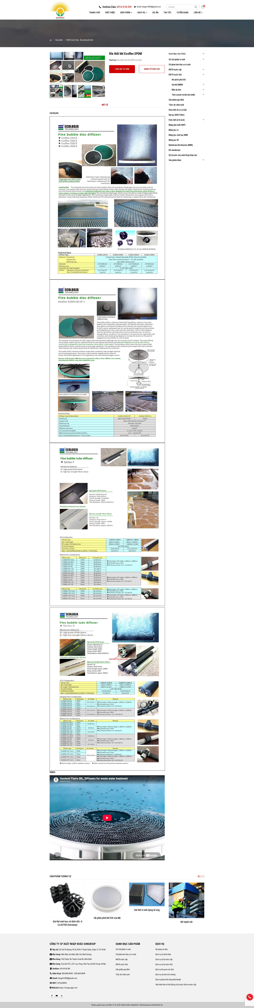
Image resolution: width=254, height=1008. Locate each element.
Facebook (52, 993)
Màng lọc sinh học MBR (178, 135)
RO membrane (174, 150)
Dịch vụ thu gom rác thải (164, 966)
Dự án (155, 12)
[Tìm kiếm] (195, 7)
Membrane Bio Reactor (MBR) (181, 145)
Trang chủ (94, 12)
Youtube (57, 993)
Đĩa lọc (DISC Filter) (176, 115)
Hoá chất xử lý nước (177, 120)
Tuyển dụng (182, 12)
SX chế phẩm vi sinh (177, 59)
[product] (67, 898)
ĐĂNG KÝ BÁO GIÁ (152, 69)
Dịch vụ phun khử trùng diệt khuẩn (168, 977)
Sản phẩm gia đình (176, 100)
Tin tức (167, 12)
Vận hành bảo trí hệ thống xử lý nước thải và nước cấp (175, 982)
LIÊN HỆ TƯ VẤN (122, 69)
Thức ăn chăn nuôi (176, 105)
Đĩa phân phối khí (123, 60)
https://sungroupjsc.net (68, 985)
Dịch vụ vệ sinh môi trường (165, 972)
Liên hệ (197, 12)
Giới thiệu (110, 12)
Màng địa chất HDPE (177, 125)
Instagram (62, 993)
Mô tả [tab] (105, 104)
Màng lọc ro (173, 130)
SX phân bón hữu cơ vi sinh (180, 64)
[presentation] (50, 68)
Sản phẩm (125, 12)
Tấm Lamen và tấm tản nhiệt (183, 94)
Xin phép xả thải (161, 946)
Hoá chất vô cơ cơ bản (178, 110)
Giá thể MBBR (177, 84)
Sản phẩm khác (175, 160)
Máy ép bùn (176, 89)
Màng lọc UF (174, 140)
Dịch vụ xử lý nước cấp (163, 956)
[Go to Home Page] (51, 40)
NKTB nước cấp (175, 69)
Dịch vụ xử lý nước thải (164, 961)
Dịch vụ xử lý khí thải (163, 951)
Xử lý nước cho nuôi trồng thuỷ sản (183, 155)
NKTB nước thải (136, 60)
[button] (199, 876)
